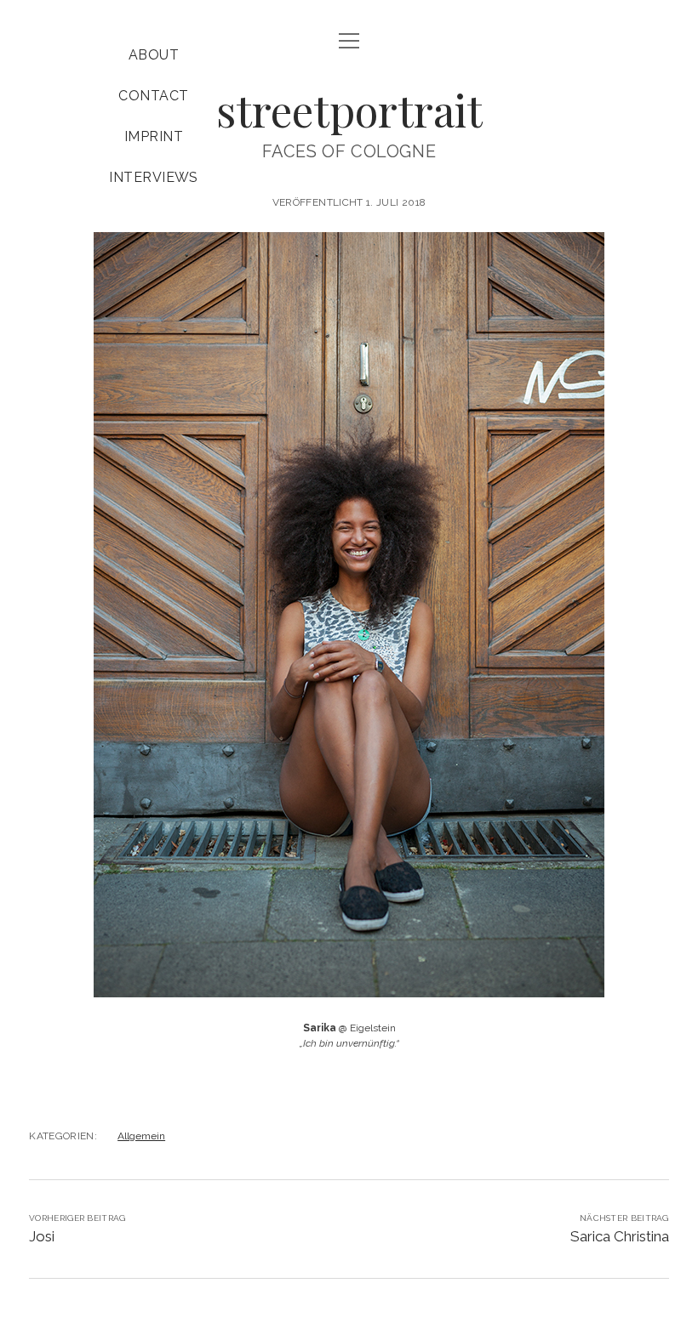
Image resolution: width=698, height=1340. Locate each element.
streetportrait (349, 110)
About (154, 55)
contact (153, 96)
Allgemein (141, 1136)
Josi (41, 1236)
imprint (153, 136)
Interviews (153, 177)
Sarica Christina (619, 1236)
